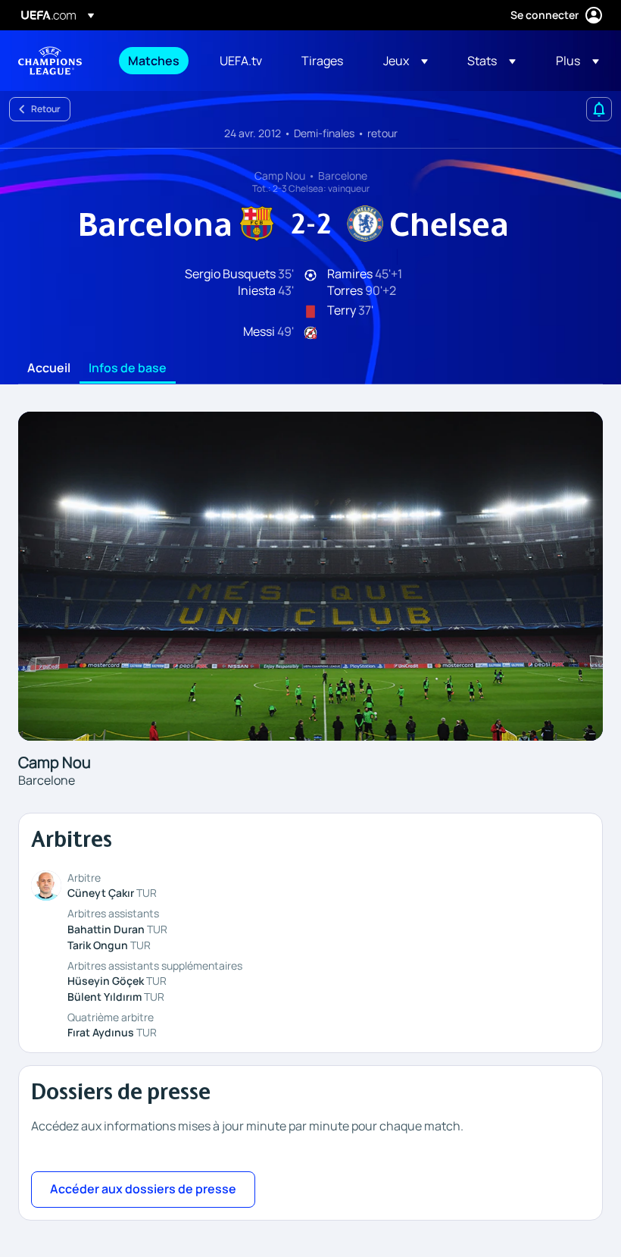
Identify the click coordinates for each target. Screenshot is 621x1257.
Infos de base (128, 368)
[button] (405, 60)
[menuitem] (155, 60)
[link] (153, 60)
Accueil (48, 368)
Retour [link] (46, 108)
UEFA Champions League (50, 60)
